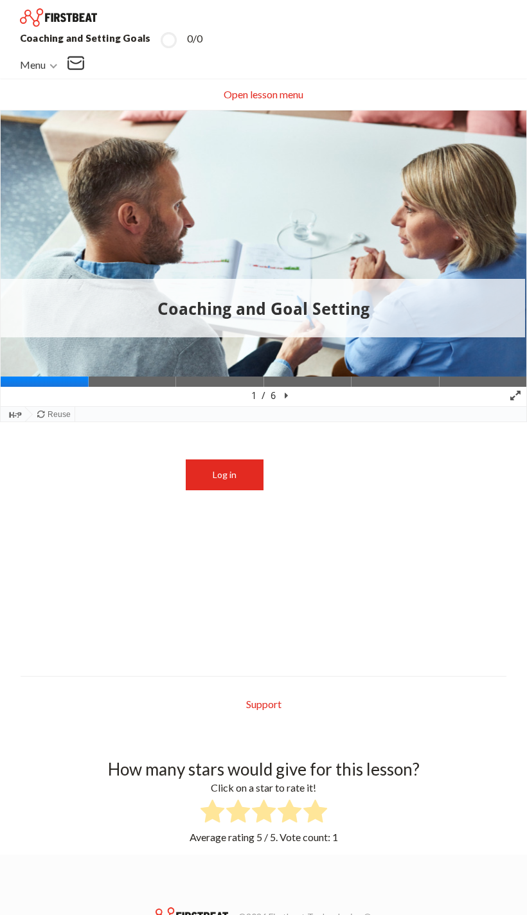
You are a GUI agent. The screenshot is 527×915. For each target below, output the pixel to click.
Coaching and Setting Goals (85, 38)
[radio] (212, 812)
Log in (225, 474)
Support (263, 704)
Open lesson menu (263, 94)
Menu (33, 63)
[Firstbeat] (58, 17)
